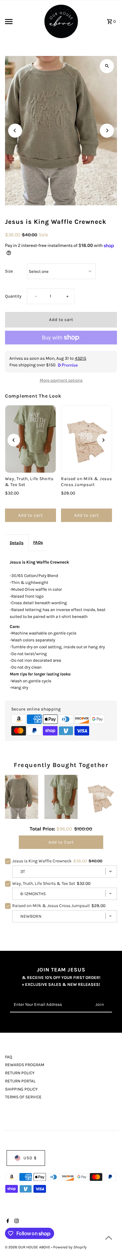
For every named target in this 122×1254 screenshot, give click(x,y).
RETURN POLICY (19, 1073)
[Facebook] (7, 1221)
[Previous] (15, 130)
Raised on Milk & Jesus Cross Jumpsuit (86, 481)
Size (9, 271)
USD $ (30, 1158)
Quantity (13, 296)
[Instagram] (16, 1221)
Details (16, 542)
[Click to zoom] (107, 66)
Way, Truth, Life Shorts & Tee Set (29, 481)
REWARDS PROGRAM (24, 1064)
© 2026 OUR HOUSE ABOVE (28, 1247)
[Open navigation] (22, 21)
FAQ (8, 1057)
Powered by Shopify (70, 1247)
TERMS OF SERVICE (23, 1097)
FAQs (38, 542)
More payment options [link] (61, 380)
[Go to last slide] (14, 440)
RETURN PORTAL (20, 1081)
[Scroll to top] (109, 1238)
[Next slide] (103, 440)
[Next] (107, 130)
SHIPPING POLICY (21, 1089)
